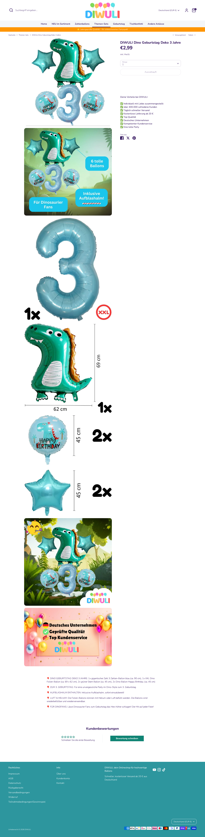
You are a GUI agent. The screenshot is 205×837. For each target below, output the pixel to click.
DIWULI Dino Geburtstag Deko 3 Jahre (46, 35)
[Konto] (186, 10)
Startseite (11, 35)
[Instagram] (159, 769)
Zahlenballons (82, 23)
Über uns (61, 773)
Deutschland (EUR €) (168, 10)
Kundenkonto (63, 778)
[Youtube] (154, 769)
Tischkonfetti (136, 23)
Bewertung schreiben (127, 738)
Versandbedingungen (19, 792)
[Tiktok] (164, 769)
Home (44, 23)
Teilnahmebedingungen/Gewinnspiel (26, 801)
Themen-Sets (101, 23)
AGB (10, 778)
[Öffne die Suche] (11, 10)
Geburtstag (119, 23)
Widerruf (13, 797)
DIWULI (28, 829)
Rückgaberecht (15, 787)
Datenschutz (14, 783)
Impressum (14, 773)
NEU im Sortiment (61, 23)
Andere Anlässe (156, 23)
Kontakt (60, 783)
